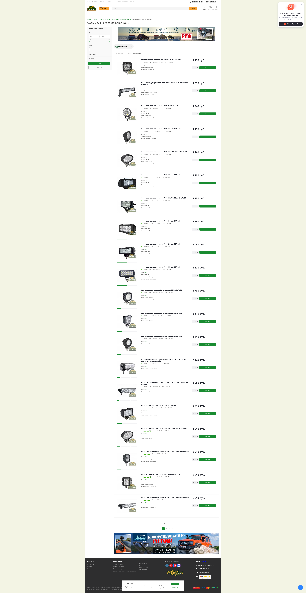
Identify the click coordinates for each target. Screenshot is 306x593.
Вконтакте (167, 565)
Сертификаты (143, 569)
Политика (90, 569)
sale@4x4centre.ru (204, 572)
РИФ (146, 65)
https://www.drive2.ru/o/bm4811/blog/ (171, 565)
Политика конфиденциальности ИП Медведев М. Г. (149, 566)
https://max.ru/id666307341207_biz (178, 565)
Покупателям (117, 561)
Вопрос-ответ (143, 563)
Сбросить (99, 67)
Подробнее (175, 587)
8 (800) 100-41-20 (204, 569)
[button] (122, 68)
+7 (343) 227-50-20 (210, 2)
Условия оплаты (118, 564)
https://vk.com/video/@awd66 (175, 565)
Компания (90, 561)
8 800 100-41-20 (197, 2)
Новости (89, 566)
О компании (91, 564)
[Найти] (193, 8)
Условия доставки (118, 566)
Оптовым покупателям (120, 569)
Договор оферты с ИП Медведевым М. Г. (125, 571)
